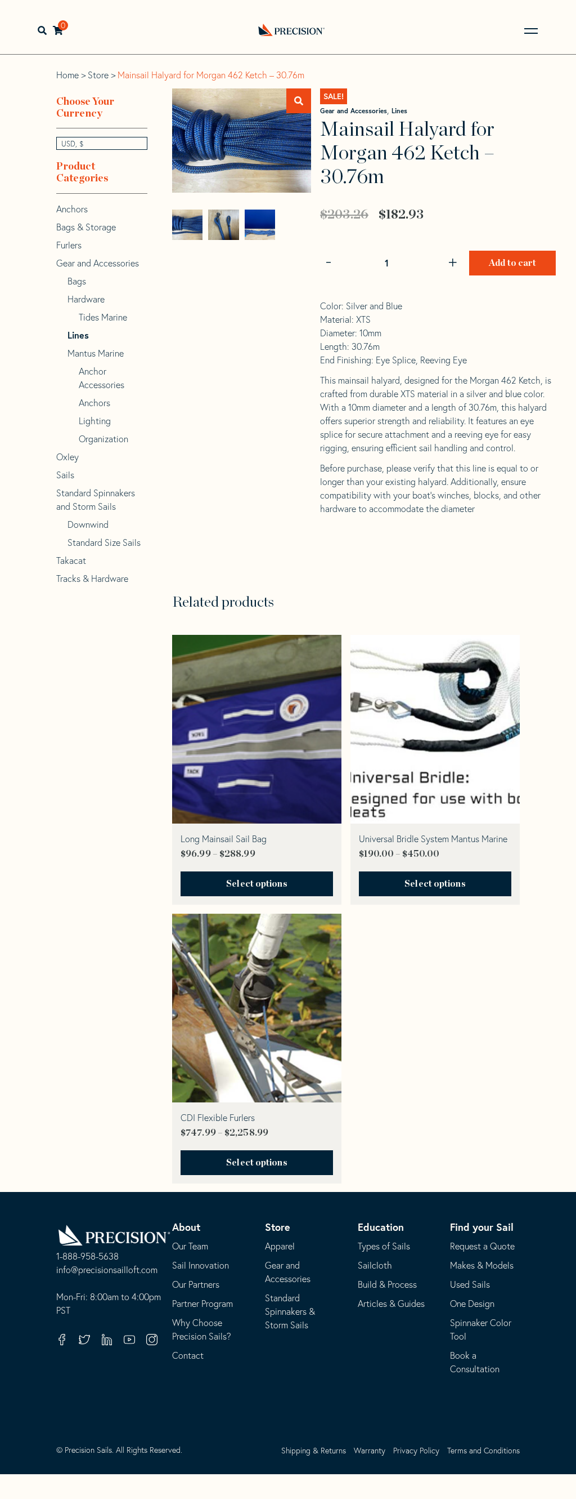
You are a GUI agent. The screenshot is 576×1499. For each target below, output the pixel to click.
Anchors (72, 209)
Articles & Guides (391, 1303)
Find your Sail (482, 1227)
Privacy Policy (416, 1450)
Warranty (369, 1450)
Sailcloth (375, 1265)
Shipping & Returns (313, 1450)
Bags (77, 281)
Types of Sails (384, 1246)
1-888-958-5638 (87, 1257)
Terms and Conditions (483, 1450)
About (186, 1227)
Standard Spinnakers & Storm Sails (290, 1311)
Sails (65, 475)
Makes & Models (482, 1265)
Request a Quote (482, 1246)
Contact (188, 1355)
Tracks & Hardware (92, 578)
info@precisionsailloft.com (107, 1270)
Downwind (88, 524)
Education (381, 1227)
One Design (472, 1303)
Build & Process (387, 1284)
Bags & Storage (86, 227)
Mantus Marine (96, 353)
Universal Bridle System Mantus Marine (433, 838)
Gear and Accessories (353, 110)
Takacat (71, 560)
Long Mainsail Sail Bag (224, 838)
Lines (399, 110)
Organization (103, 438)
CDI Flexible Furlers (218, 1117)
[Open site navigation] (531, 31)
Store (98, 75)
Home (67, 75)
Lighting (95, 420)
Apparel (280, 1246)
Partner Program (202, 1303)
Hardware (86, 299)
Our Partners (195, 1284)
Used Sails (470, 1284)
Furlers (69, 245)
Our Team (190, 1246)
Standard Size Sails (104, 542)
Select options (256, 883)
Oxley (67, 456)
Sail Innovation (200, 1265)
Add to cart (512, 263)
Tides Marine (103, 317)
